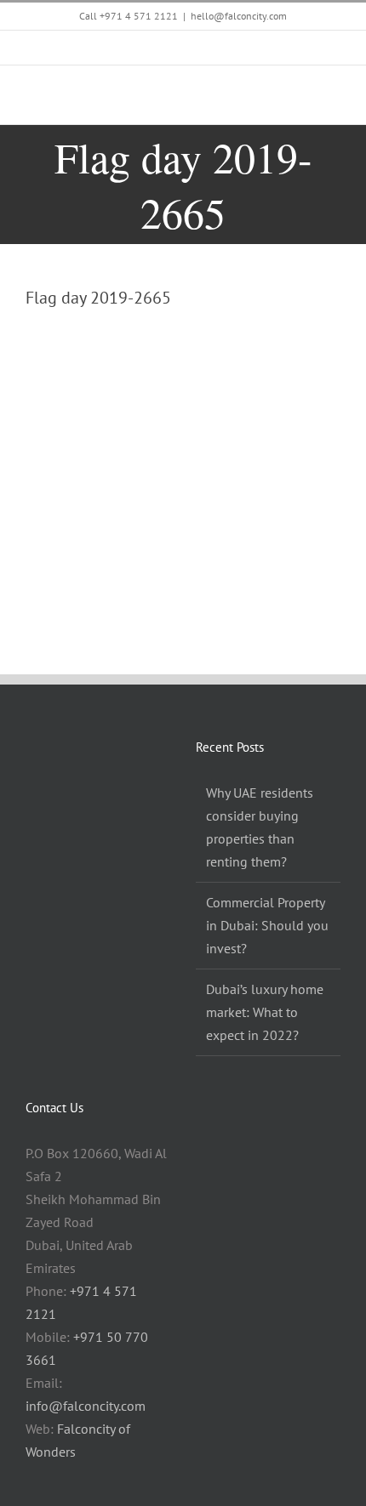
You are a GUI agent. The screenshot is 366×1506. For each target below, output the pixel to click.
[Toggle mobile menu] (333, 98)
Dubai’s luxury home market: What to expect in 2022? (264, 1011)
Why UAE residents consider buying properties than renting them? (259, 827)
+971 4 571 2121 (139, 15)
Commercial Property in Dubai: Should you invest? (267, 925)
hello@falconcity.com (239, 15)
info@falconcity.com (86, 1405)
